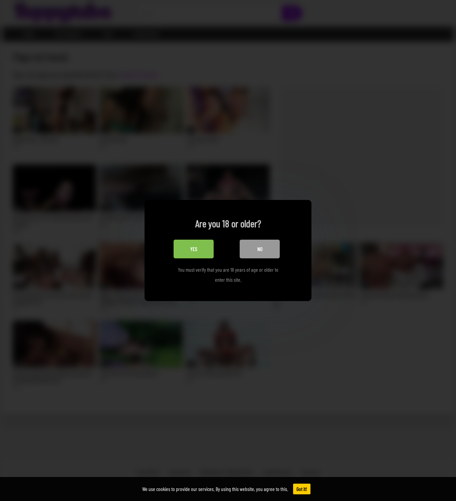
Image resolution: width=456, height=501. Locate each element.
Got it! (301, 489)
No (259, 249)
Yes (193, 249)
